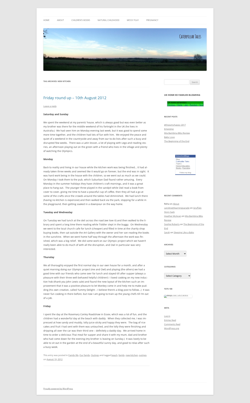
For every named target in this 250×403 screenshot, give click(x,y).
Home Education (183, 166)
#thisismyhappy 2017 (175, 124)
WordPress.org (171, 328)
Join (186, 105)
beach (114, 355)
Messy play (133, 20)
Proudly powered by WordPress (58, 388)
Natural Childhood (108, 20)
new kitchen (132, 355)
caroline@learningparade (176, 207)
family (122, 355)
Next (201, 105)
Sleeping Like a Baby (184, 232)
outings (143, 355)
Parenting (186, 168)
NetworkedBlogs (182, 156)
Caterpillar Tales (182, 161)
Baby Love (169, 137)
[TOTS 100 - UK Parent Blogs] (178, 295)
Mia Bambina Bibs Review (177, 133)
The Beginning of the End (176, 141)
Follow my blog (185, 173)
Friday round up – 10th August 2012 (74, 97)
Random (194, 105)
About (60, 20)
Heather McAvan (172, 216)
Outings (95, 355)
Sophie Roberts (172, 224)
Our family (84, 355)
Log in (167, 316)
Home (46, 20)
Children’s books (80, 20)
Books (178, 168)
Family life (73, 355)
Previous (171, 105)
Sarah (167, 232)
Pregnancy (152, 20)
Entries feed (170, 320)
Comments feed (172, 324)
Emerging (169, 128)
